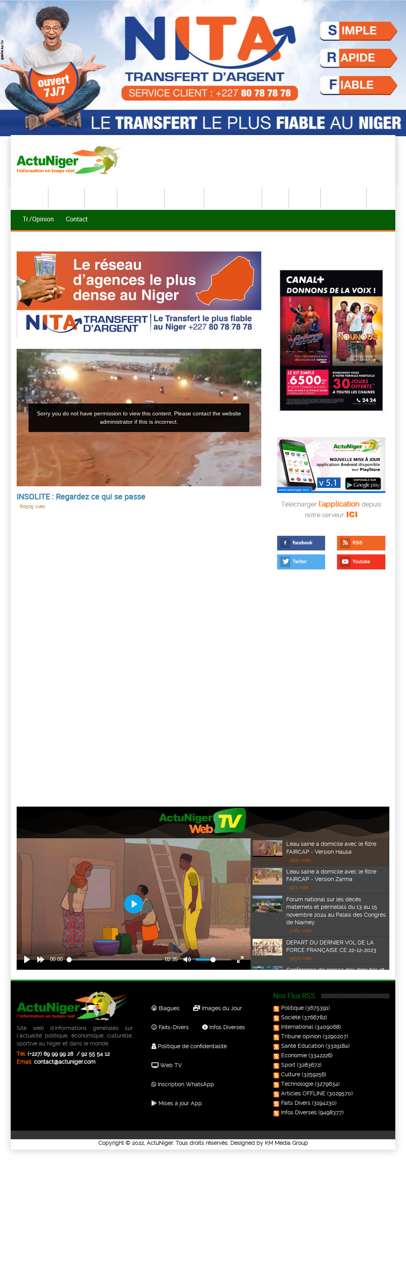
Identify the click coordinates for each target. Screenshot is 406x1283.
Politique (67, 197)
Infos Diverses (226, 1027)
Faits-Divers (173, 1027)
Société (101, 197)
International (141, 197)
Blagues (168, 1008)
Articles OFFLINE (303, 1093)
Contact (77, 219)
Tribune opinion (301, 1036)
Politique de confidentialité (191, 1046)
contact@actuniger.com (65, 1061)
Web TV (170, 1065)
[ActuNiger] (72, 160)
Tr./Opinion (38, 219)
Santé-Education (234, 197)
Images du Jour (221, 1008)
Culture (305, 197)
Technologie (344, 197)
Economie (185, 197)
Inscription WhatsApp (185, 1084)
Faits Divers (296, 1103)
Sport (275, 197)
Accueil (33, 197)
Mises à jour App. (180, 1103)
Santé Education (303, 1046)
